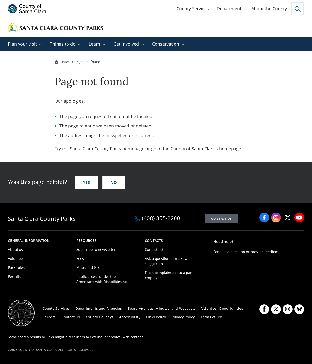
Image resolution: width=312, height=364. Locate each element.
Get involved (126, 44)
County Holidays (99, 317)
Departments (230, 8)
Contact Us (71, 317)
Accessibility (129, 317)
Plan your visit (22, 44)
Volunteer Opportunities (222, 308)
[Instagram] (287, 309)
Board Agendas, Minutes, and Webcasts (161, 308)
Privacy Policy (183, 317)
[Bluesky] (299, 309)
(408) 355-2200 (161, 218)
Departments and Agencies (98, 308)
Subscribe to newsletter (96, 249)
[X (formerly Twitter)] (276, 309)
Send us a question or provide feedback (246, 251)
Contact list (154, 249)
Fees (80, 258)
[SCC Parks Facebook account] (264, 217)
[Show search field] (297, 8)
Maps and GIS (87, 267)
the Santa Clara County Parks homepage (103, 149)
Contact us (221, 218)
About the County (269, 8)
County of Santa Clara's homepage (206, 149)
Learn (94, 44)
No (113, 182)
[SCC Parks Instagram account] (276, 217)
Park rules (16, 267)
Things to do (63, 44)
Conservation (165, 44)
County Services (192, 8)
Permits (14, 276)
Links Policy (156, 317)
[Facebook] (264, 309)
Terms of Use (211, 317)
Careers (49, 317)
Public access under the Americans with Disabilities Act (102, 279)
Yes (86, 182)
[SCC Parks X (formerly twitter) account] (287, 217)
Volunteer (16, 258)
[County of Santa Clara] (27, 8)
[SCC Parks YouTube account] (299, 217)
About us (15, 249)
